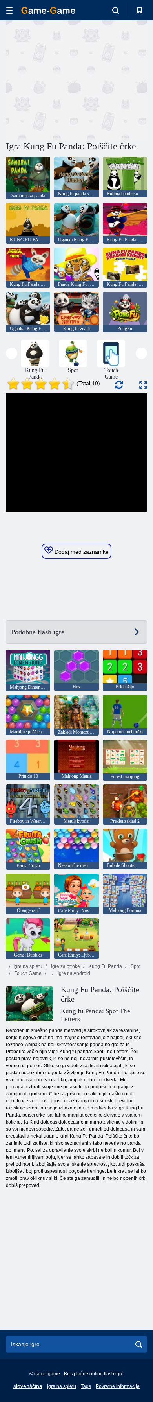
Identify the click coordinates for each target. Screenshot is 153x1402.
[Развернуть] (143, 385)
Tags (86, 1386)
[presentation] (11, 353)
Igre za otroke (65, 966)
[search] (138, 1344)
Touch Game (27, 973)
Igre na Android (73, 973)
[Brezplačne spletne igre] (48, 10)
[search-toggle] (115, 10)
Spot (134, 966)
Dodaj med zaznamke (81, 552)
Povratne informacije (118, 1386)
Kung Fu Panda (104, 966)
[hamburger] (9, 10)
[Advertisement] (72, 79)
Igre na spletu (27, 966)
